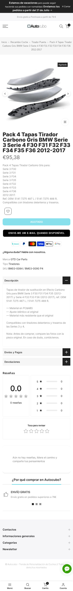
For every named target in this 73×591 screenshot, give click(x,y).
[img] (16, 396)
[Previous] (5, 93)
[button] (36, 233)
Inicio (4, 42)
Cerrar (67, 6)
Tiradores (14, 263)
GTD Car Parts (19, 259)
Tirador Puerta (39, 42)
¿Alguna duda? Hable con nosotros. (24, 252)
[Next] (67, 93)
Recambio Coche (19, 42)
